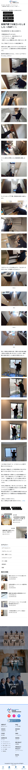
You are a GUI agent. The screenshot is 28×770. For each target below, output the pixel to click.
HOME (9, 768)
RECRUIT (18, 743)
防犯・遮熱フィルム (8, 18)
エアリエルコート (8, 12)
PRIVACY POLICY (19, 749)
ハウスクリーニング (8, 20)
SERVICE (4, 738)
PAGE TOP (25, 762)
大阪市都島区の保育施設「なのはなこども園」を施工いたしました (19, 518)
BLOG (17, 755)
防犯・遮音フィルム (6, 745)
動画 (3, 567)
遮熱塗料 (4, 564)
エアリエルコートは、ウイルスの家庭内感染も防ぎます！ (17, 602)
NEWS (17, 738)
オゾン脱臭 (4, 561)
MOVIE (17, 729)
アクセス (15, 768)
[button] (14, 637)
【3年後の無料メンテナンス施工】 (17, 611)
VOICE (3, 729)
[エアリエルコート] (6, 519)
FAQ (17, 725)
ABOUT (4, 725)
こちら (23, 500)
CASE (3, 734)
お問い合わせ (23, 768)
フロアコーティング (8, 15)
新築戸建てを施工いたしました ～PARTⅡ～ (9, 531)
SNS (18, 734)
